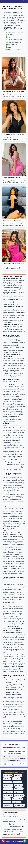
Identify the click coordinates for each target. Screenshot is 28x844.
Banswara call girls (8, 795)
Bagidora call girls (8, 775)
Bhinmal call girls (7, 782)
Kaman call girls (16, 778)
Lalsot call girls (18, 775)
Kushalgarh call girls (17, 798)
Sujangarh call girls (8, 788)
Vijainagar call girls (8, 805)
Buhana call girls (19, 788)
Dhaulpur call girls (8, 792)
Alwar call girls (7, 798)
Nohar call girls (18, 785)
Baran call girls (7, 802)
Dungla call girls (16, 802)
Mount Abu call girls (19, 805)
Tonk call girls (7, 778)
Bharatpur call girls (8, 785)
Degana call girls (18, 792)
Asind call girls (17, 782)
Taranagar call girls (19, 795)
